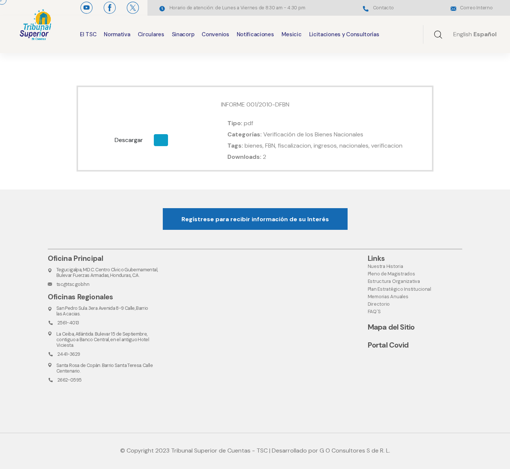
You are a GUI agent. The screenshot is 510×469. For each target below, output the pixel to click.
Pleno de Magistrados (391, 274)
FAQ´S (374, 311)
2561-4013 (68, 323)
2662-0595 (69, 380)
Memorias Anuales (388, 296)
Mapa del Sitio (391, 327)
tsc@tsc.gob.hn (72, 284)
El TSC (88, 34)
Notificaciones (255, 34)
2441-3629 (68, 354)
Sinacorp (183, 34)
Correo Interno (476, 7)
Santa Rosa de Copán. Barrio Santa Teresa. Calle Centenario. (104, 368)
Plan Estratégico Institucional (399, 289)
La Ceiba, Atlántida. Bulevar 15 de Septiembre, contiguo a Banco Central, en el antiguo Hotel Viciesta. (102, 340)
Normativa (117, 34)
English (462, 34)
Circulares (151, 34)
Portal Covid (388, 345)
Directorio (379, 304)
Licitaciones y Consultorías (344, 34)
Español (485, 34)
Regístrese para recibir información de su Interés (255, 219)
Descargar (129, 140)
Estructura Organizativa (394, 281)
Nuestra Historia (385, 266)
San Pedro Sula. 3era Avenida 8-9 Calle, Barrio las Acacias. (102, 311)
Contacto (383, 7)
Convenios (215, 34)
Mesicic (292, 34)
